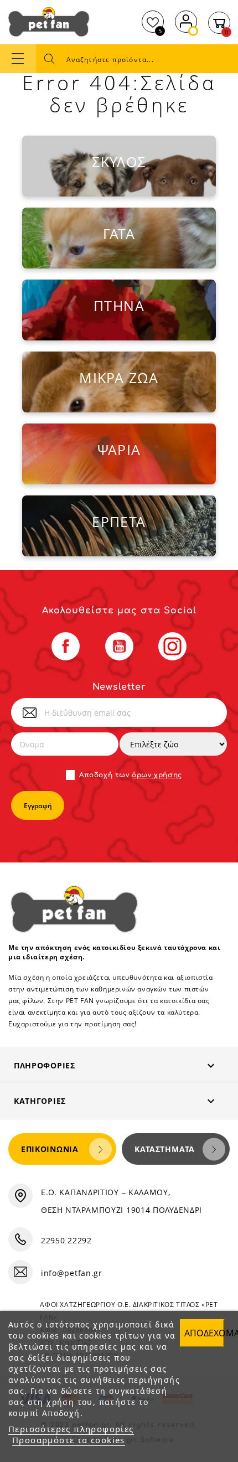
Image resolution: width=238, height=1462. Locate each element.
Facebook (65, 646)
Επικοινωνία (50, 1149)
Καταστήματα (164, 1149)
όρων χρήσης (157, 775)
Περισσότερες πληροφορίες (71, 1428)
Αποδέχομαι (204, 1333)
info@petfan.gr (71, 1273)
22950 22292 (66, 1240)
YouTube (119, 646)
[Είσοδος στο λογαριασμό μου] (186, 20)
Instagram (172, 646)
